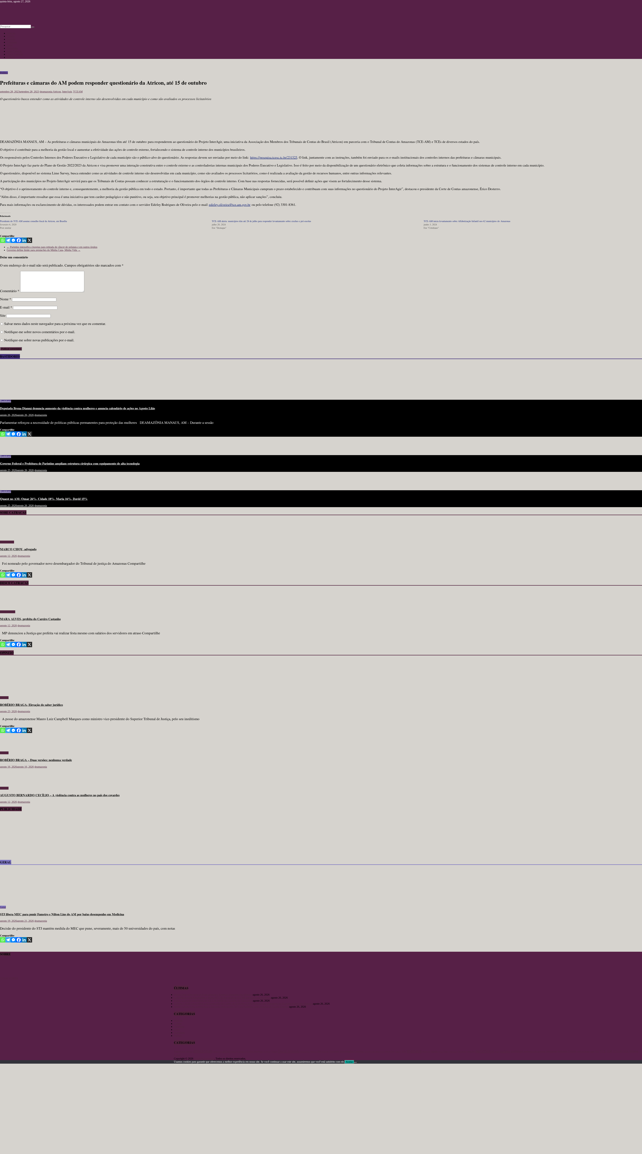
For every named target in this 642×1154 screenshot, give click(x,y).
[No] (355, 1062)
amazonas (202, 1050)
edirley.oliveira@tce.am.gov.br (229, 204)
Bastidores (12, 48)
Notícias (11, 33)
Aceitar (349, 1062)
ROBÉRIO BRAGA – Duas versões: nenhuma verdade (36, 760)
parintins (483, 1050)
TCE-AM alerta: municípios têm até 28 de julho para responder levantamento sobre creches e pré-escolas (261, 221)
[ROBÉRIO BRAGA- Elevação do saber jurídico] (32, 692)
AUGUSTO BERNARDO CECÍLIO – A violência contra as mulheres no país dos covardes (60, 795)
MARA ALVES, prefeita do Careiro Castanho (30, 619)
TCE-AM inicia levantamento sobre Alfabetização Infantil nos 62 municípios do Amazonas (467, 221)
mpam (434, 1051)
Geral (10, 45)
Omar (445, 1051)
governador (347, 1051)
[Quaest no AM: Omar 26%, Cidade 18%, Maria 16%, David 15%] (11, 486)
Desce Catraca (7, 611)
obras (440, 1052)
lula (403, 1051)
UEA (626, 1051)
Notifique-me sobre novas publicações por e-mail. (39, 340)
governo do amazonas (374, 1051)
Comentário (9, 290)
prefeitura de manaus (535, 1051)
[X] (29, 240)
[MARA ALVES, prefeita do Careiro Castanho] (9, 606)
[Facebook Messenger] (13, 240)
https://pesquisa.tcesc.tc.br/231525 (273, 157)
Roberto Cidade (567, 1051)
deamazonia (46, 91)
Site (3, 315)
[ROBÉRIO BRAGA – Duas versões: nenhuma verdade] (11, 747)
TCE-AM (606, 1051)
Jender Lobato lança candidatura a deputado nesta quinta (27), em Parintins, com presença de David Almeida (231, 1006)
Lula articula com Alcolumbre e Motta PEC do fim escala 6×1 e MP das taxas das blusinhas (222, 997)
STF (597, 1051)
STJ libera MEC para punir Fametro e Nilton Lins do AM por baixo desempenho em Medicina (62, 914)
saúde (592, 1051)
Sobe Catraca (7, 542)
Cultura (11, 36)
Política (11, 57)
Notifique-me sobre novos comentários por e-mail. (39, 331)
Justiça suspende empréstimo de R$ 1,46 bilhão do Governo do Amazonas (213, 1000)
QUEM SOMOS (9, 978)
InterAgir (67, 91)
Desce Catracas (15, 54)
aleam (189, 1051)
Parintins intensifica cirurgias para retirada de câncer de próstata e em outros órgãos (52, 247)
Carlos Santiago (255, 1051)
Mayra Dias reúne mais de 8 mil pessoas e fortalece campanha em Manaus (213, 994)
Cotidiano (12, 42)
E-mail (6, 307)
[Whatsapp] (2, 240)
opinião (471, 1051)
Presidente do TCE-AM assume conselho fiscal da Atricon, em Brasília (33, 221)
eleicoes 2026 (315, 1051)
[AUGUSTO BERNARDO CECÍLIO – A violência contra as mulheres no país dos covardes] (11, 782)
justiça (398, 1051)
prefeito (505, 1051)
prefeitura (517, 1051)
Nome (5, 299)
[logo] (8, 975)
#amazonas (180, 1051)
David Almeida (288, 1051)
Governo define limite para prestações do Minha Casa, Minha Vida (43, 250)
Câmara (274, 1052)
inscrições (389, 1051)
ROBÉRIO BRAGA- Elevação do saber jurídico (31, 704)
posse (497, 1052)
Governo (359, 1051)
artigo (227, 1051)
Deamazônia (305, 1052)
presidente (551, 1051)
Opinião (11, 39)
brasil (233, 1051)
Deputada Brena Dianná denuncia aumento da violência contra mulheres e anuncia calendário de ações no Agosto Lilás (77, 408)
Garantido (334, 1051)
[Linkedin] (24, 240)
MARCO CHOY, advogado (18, 549)
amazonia (217, 1051)
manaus (414, 1050)
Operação (462, 1051)
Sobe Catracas (14, 51)
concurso (267, 1052)
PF (492, 1051)
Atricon (57, 91)
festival (325, 1051)
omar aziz (452, 1051)
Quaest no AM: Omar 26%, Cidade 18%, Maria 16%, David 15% (44, 498)
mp (429, 1052)
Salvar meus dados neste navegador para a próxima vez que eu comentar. (55, 323)
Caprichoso (241, 1052)
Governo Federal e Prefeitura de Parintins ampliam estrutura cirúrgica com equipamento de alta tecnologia (70, 463)
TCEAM (78, 91)
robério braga (583, 1051)
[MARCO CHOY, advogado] (9, 536)
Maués (424, 1052)
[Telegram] (8, 240)
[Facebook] (18, 240)
